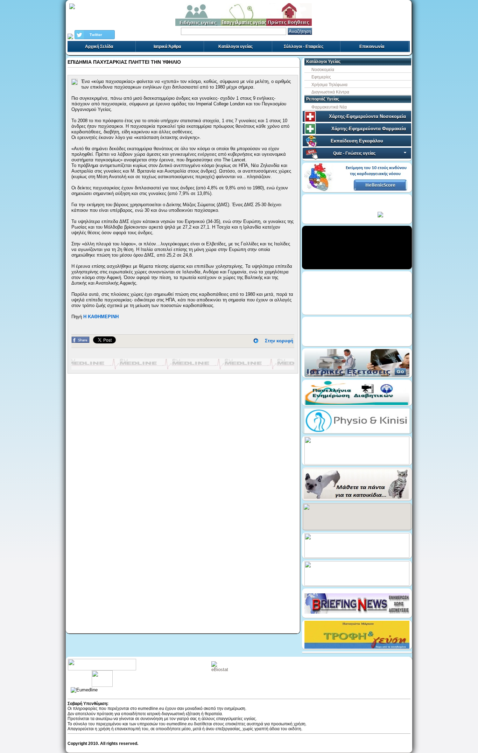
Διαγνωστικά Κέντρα (330, 92)
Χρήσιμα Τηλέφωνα (329, 84)
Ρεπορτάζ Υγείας (322, 99)
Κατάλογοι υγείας (235, 46)
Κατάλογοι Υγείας (323, 61)
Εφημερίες (321, 77)
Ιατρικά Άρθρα (167, 46)
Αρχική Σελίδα (99, 46)
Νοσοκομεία (322, 69)
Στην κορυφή (279, 340)
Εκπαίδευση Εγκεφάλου (357, 141)
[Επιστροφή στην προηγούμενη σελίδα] (255, 340)
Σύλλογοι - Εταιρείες (303, 46)
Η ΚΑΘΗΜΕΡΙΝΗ (101, 316)
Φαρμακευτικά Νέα (329, 107)
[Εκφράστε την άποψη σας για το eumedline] (102, 673)
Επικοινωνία (371, 46)
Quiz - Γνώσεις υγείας (354, 153)
